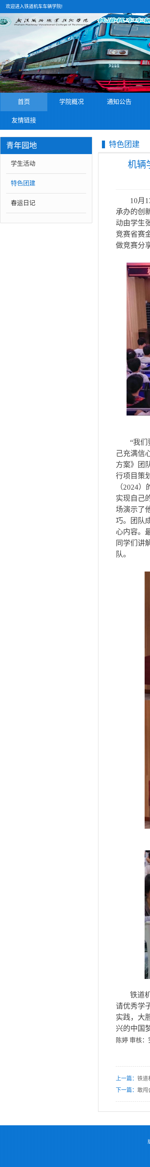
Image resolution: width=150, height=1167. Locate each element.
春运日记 (23, 203)
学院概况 (71, 101)
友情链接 (24, 120)
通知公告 (119, 101)
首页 (24, 101)
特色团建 (23, 183)
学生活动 (23, 163)
